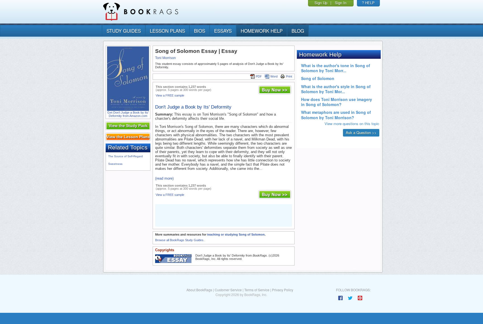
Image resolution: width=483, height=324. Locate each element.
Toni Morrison (165, 58)
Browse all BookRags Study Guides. (179, 240)
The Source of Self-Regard (125, 156)
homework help (262, 30)
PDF (259, 76)
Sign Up (320, 2)
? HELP (368, 2)
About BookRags (199, 289)
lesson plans (167, 30)
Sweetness (115, 163)
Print (289, 76)
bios (199, 30)
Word (274, 76)
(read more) (164, 178)
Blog (298, 30)
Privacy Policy (282, 289)
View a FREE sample (170, 95)
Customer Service (228, 289)
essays (223, 30)
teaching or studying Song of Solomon (236, 234)
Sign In (340, 2)
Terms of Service (256, 289)
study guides (123, 30)
